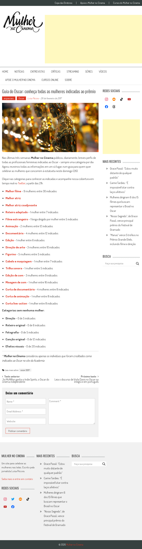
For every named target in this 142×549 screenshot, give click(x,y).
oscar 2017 (25, 370)
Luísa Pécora (33, 98)
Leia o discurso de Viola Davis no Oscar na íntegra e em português (77, 380)
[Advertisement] (93, 39)
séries (89, 71)
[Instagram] (106, 99)
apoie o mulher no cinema (20, 80)
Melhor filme (13, 191)
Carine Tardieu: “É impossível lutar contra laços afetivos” (122, 187)
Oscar (21, 98)
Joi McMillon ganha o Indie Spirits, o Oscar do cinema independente (25, 380)
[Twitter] (13, 499)
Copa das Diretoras (63, 3)
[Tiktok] (121, 99)
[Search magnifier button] (137, 263)
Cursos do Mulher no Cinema (126, 3)
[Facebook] (106, 107)
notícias (19, 71)
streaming (73, 71)
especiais (9, 98)
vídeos (103, 71)
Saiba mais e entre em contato (17, 479)
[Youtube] (129, 99)
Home (5, 71)
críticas (55, 71)
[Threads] (114, 107)
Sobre (68, 80)
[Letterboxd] (114, 99)
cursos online (50, 80)
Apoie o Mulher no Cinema (92, 3)
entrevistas (37, 71)
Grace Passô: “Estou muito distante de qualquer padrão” (124, 173)
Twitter (21, 183)
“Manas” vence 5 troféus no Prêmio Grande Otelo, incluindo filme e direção (124, 239)
